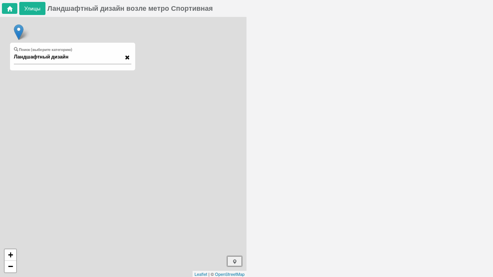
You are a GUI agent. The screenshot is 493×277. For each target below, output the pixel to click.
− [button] (10, 266)
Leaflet (201, 274)
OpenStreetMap (230, 274)
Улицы (32, 8)
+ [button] (10, 255)
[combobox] (69, 57)
